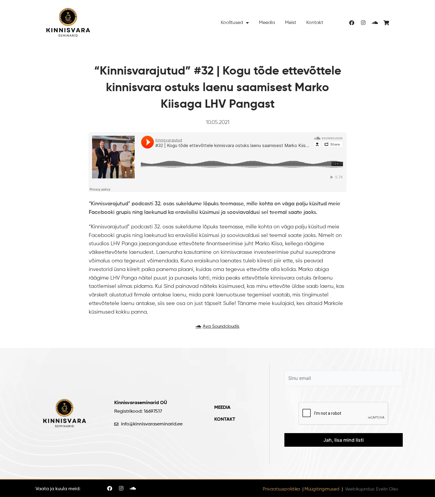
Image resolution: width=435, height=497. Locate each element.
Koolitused (232, 22)
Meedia (267, 22)
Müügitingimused (321, 489)
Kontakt (314, 22)
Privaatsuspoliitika (281, 489)
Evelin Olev (387, 489)
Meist (290, 22)
